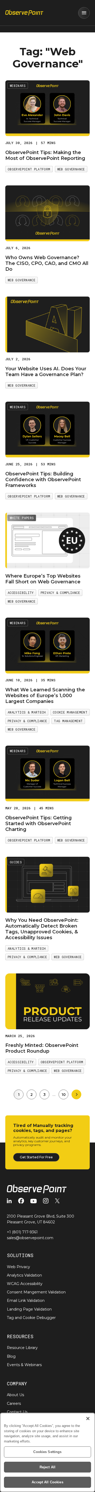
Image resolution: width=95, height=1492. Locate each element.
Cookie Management (70, 712)
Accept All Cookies (47, 1482)
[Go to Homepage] (24, 13)
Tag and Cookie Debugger (31, 1317)
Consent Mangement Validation (36, 1292)
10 (63, 1094)
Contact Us (17, 1412)
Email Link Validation (26, 1300)
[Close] (88, 1418)
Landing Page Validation (29, 1309)
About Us (15, 1394)
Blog (11, 1356)
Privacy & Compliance (60, 592)
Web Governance (71, 169)
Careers (14, 1403)
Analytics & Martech (27, 712)
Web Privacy (18, 1266)
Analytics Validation (24, 1275)
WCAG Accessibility (24, 1283)
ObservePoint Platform (29, 169)
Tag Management (68, 721)
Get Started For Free (36, 1157)
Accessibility (21, 592)
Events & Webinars (24, 1364)
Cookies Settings (47, 1452)
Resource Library (22, 1347)
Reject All (47, 1467)
